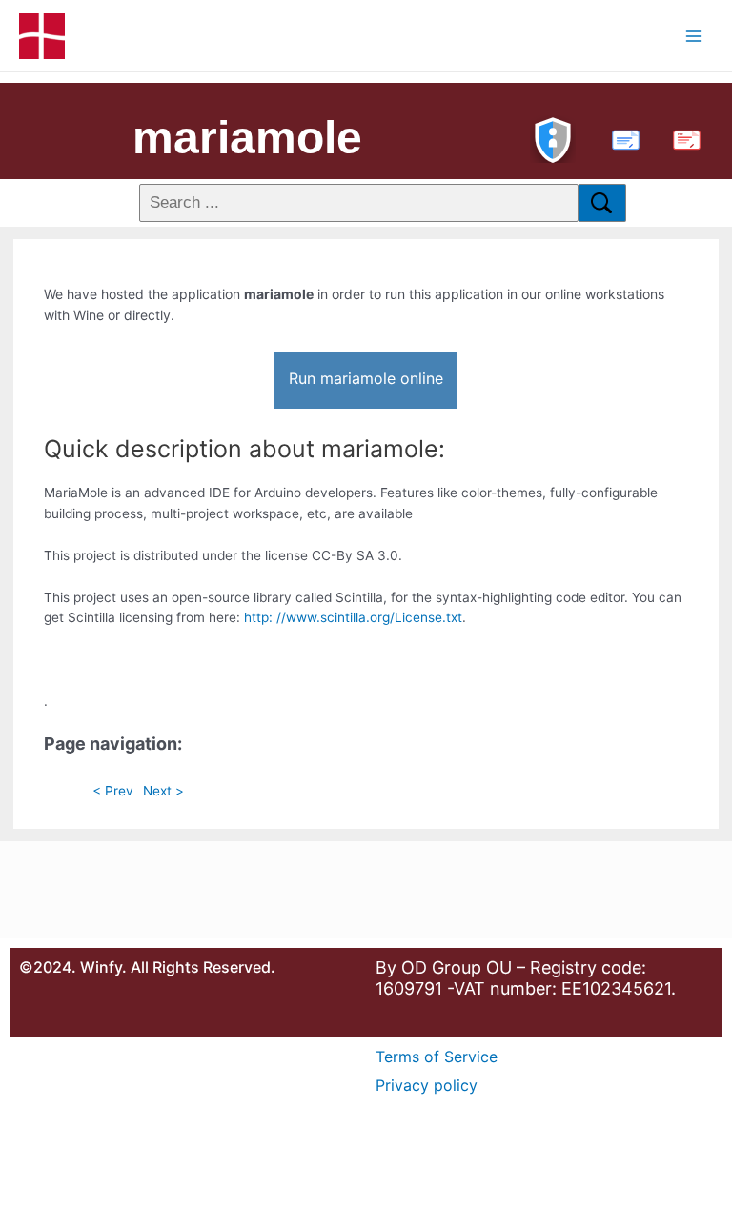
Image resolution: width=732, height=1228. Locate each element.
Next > (163, 790)
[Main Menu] (694, 35)
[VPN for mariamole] (552, 138)
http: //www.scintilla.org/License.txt (353, 617)
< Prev (112, 790)
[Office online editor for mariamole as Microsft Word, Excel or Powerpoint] (621, 138)
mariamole (247, 137)
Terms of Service (437, 1056)
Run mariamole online (366, 378)
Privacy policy (427, 1085)
